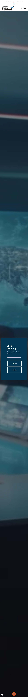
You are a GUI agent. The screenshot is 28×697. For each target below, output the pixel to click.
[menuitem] (21, 8)
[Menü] (24, 8)
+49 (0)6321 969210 (14, 4)
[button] (2, 694)
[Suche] (21, 8)
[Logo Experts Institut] (11, 8)
